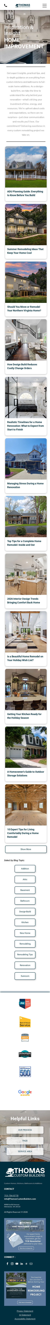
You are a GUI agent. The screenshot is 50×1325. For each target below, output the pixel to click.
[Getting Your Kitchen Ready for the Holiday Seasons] (26, 689)
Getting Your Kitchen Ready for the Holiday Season (24, 716)
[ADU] (26, 167)
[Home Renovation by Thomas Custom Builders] (26, 459)
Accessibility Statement (25, 1319)
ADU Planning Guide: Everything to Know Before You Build (25, 193)
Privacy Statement (25, 1311)
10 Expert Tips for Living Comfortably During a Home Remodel (23, 833)
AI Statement (25, 1315)
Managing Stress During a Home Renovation (25, 485)
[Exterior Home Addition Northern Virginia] (26, 516)
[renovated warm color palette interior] (26, 574)
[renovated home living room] (26, 632)
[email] (31, 1264)
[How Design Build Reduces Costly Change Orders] (26, 340)
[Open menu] (44, 6)
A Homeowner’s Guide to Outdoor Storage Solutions (25, 773)
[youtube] (17, 1264)
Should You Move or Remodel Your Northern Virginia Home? (24, 308)
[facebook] (7, 1264)
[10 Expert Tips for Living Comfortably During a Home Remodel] (26, 804)
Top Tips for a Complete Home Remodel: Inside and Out (24, 543)
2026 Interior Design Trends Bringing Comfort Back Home (23, 600)
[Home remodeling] (26, 224)
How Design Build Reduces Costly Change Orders (22, 366)
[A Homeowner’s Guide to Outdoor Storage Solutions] (26, 747)
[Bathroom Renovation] (26, 397)
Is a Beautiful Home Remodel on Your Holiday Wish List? (25, 658)
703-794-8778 (11, 1195)
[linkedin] (22, 1264)
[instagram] (12, 1264)
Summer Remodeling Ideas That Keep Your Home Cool (25, 251)
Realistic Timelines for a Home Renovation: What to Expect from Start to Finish (25, 426)
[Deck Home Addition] (26, 282)
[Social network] (26, 1264)
